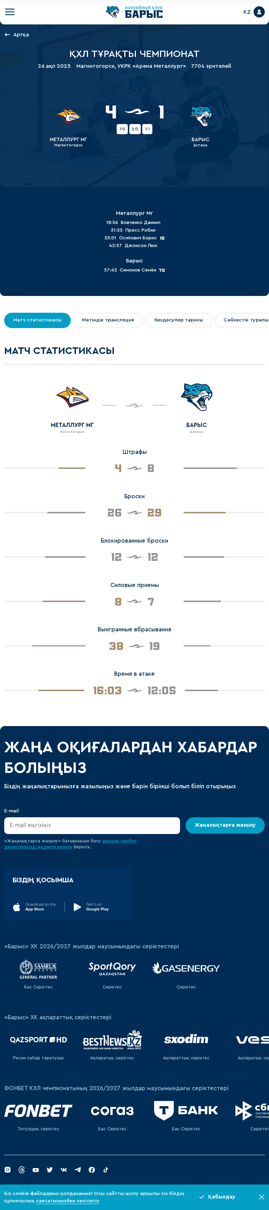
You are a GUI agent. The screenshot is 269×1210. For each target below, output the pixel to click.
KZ (247, 12)
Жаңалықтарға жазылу (225, 825)
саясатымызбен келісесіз (67, 1200)
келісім (64, 847)
